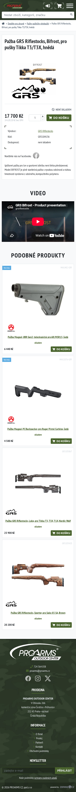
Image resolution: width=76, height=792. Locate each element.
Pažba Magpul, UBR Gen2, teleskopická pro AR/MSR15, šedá (38, 337)
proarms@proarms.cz (40, 670)
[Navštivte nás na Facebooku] (36, 156)
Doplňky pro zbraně (16, 23)
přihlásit (64, 770)
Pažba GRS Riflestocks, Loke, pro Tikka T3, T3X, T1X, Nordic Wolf (38, 521)
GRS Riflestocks (45, 131)
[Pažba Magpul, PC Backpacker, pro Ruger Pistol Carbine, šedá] (38, 391)
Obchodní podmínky (39, 751)
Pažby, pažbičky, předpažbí (38, 23)
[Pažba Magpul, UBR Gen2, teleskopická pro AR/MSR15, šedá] (38, 299)
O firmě (39, 734)
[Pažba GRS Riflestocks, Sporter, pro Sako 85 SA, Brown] (38, 575)
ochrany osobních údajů (45, 778)
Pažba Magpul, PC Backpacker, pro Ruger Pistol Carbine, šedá (38, 429)
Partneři (39, 742)
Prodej (39, 738)
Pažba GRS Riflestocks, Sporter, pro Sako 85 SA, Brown (38, 613)
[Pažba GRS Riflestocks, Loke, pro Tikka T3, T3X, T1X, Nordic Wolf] (38, 483)
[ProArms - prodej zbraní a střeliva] (3, 23)
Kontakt (39, 746)
